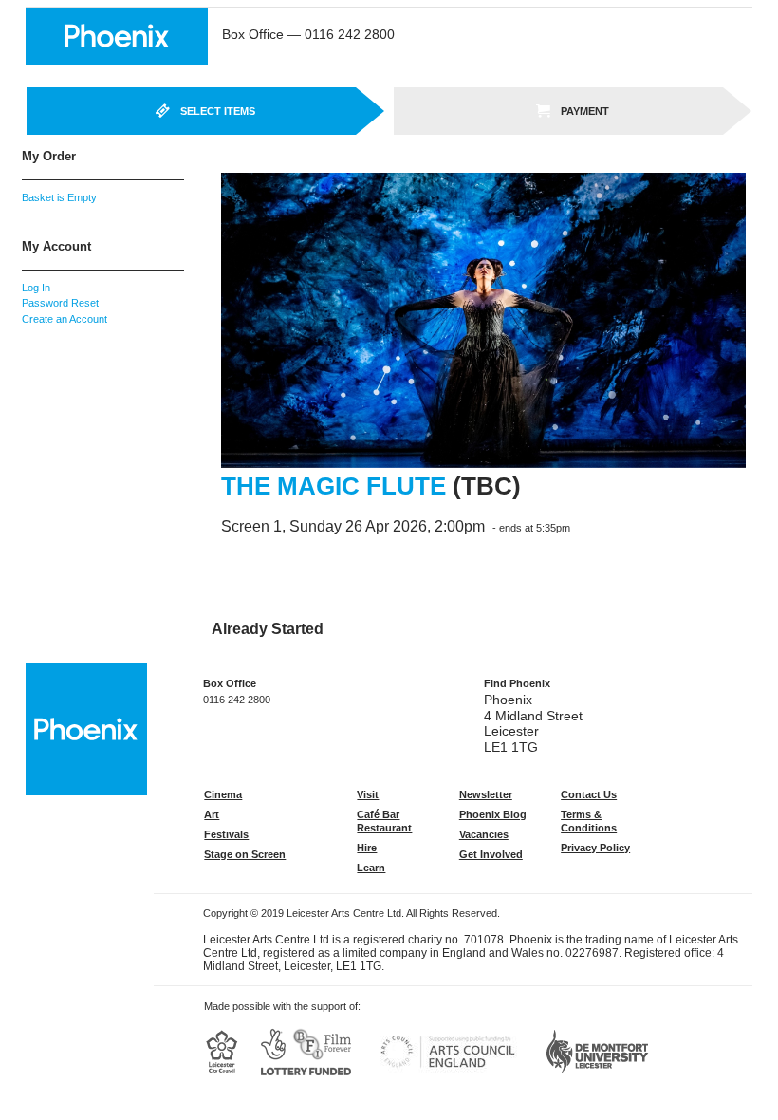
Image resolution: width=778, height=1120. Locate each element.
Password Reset (60, 302)
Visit (368, 794)
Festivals (226, 834)
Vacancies (484, 834)
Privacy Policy (595, 847)
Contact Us (589, 794)
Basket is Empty (59, 197)
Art (211, 814)
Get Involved (491, 854)
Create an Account (64, 319)
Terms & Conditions (589, 821)
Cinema (223, 794)
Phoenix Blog (493, 814)
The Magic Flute (333, 486)
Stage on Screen (245, 854)
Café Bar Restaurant (384, 821)
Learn (371, 867)
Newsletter (485, 794)
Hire (367, 847)
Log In (36, 287)
